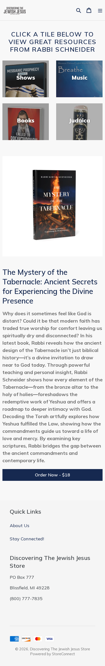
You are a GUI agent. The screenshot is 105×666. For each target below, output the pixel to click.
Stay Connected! (27, 539)
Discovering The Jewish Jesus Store (60, 649)
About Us (19, 525)
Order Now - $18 (52, 475)
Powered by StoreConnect (52, 654)
